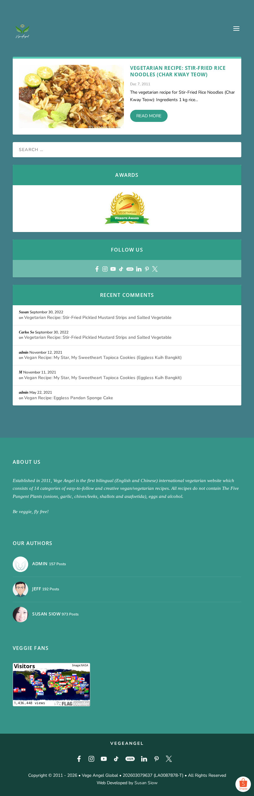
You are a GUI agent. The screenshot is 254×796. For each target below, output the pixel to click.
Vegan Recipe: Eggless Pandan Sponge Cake (68, 398)
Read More (148, 116)
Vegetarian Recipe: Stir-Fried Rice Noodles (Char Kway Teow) (178, 71)
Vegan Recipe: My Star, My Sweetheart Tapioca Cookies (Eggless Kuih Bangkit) (103, 357)
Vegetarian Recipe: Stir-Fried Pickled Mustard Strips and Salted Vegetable (98, 317)
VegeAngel (127, 743)
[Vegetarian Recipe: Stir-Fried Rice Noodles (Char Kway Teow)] (71, 96)
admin (23, 352)
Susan (24, 312)
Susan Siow (146, 783)
